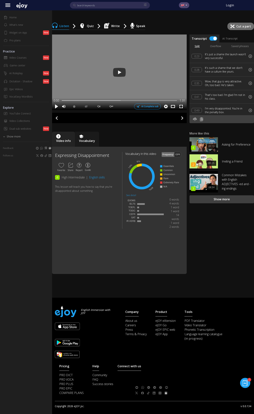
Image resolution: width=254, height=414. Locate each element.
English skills (97, 177)
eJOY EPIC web (165, 330)
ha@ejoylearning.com (159, 382)
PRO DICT (66, 375)
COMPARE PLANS (71, 393)
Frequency (168, 154)
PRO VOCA (66, 379)
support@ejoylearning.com (161, 376)
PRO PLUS (66, 384)
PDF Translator (194, 321)
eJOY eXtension (165, 321)
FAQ (95, 379)
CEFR (177, 154)
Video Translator (195, 325)
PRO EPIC (65, 388)
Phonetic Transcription (199, 330)
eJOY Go (161, 325)
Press (129, 330)
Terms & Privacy (136, 334)
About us (131, 321)
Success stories (102, 384)
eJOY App (161, 334)
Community (99, 375)
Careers (130, 325)
